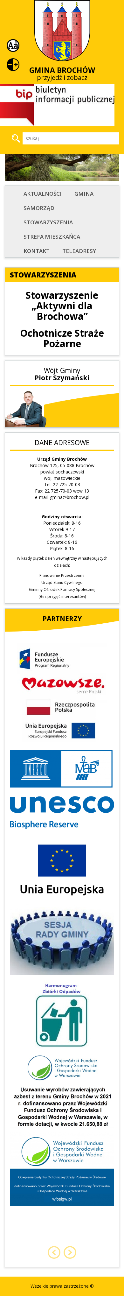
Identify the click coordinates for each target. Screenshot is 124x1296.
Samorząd (39, 208)
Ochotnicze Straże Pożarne (62, 338)
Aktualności (43, 193)
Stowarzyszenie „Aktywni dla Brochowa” (62, 306)
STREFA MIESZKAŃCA (52, 236)
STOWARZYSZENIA (48, 222)
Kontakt (37, 251)
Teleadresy (79, 251)
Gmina (83, 193)
